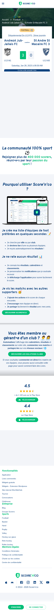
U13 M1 (7, 60)
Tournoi (5, 494)
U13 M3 (46, 60)
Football (16, 20)
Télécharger (28, 400)
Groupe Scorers (8, 512)
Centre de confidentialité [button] (11, 562)
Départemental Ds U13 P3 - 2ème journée (27, 35)
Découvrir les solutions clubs (27, 354)
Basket (4, 522)
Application (6, 475)
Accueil (5, 20)
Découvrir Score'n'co (16, 313)
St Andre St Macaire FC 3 (41, 42)
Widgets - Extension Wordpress (14, 486)
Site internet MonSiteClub (12, 490)
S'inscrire (16, 607)
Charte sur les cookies (11, 559)
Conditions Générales (10, 551)
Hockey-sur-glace (9, 537)
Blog (4, 508)
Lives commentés (9, 479)
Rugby (4, 529)
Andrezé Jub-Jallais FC (13, 42)
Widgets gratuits (8, 482)
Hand (4, 526)
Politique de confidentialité (12, 555)
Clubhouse (6, 501)
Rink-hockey (7, 541)
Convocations (7, 498)
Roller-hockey (7, 545)
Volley (4, 533)
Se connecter (36, 607)
